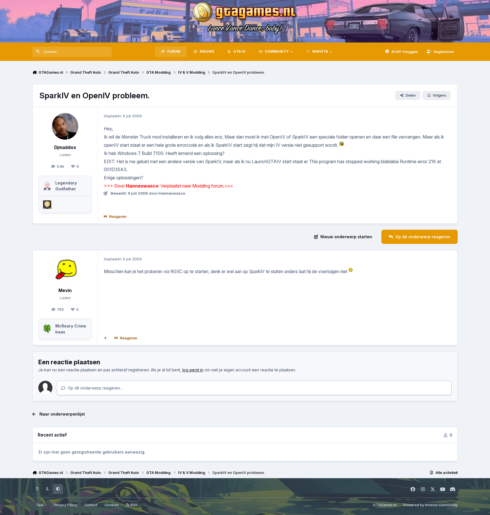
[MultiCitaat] (105, 338)
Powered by (431, 505)
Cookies (112, 505)
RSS (133, 505)
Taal (40, 505)
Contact (91, 505)
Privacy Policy (65, 505)
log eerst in (192, 369)
